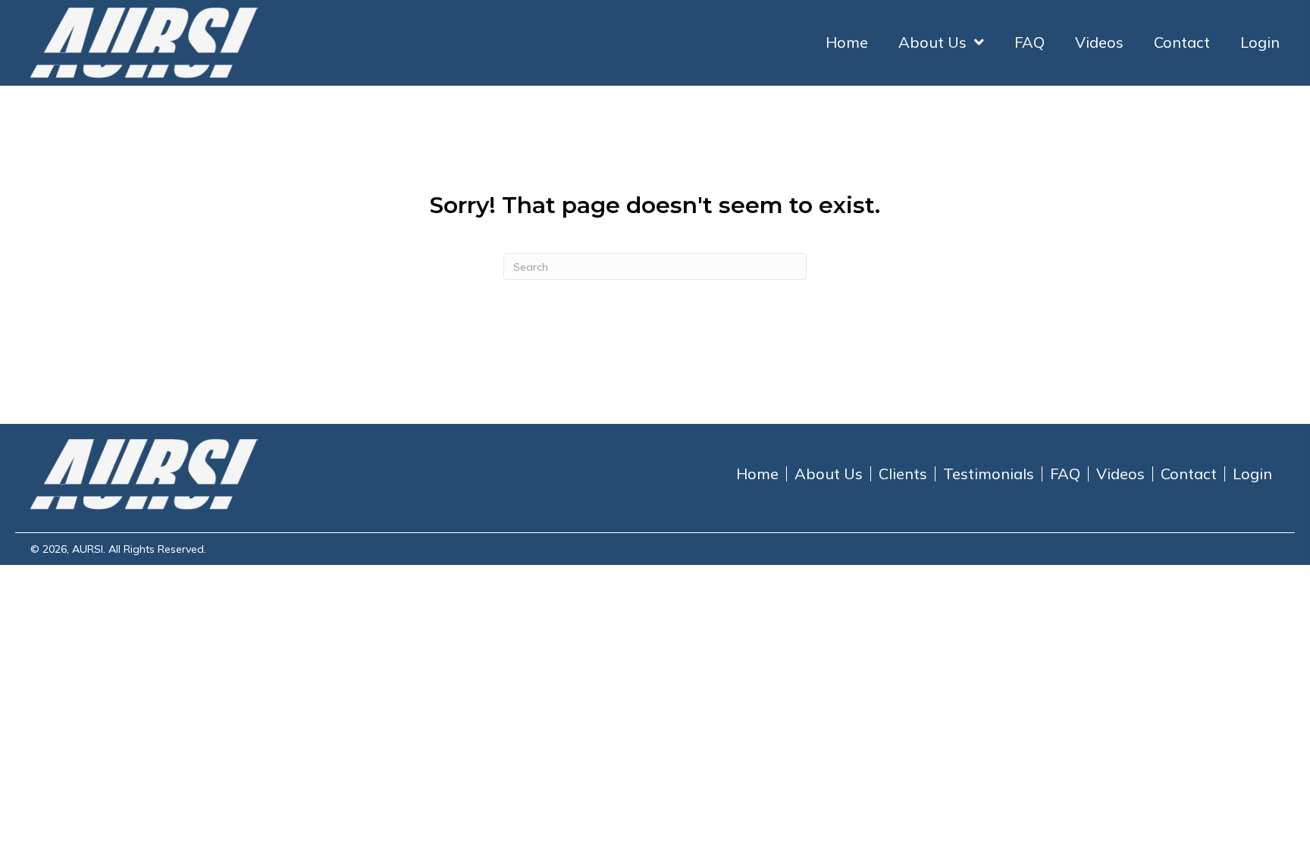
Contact (1189, 474)
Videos (1120, 474)
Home (757, 474)
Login (1252, 474)
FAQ (1065, 474)
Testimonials (988, 474)
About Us (828, 474)
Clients (903, 474)
